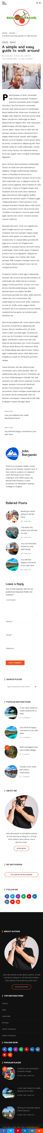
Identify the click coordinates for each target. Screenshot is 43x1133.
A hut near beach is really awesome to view (28, 711)
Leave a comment (27, 59)
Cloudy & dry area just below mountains (28, 769)
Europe (5, 42)
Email (9, 635)
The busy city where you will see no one (29, 530)
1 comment (26, 754)
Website (10, 648)
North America (9, 1029)
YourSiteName (31, 1127)
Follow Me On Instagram (21, 875)
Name (9, 621)
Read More (21, 848)
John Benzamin (11, 59)
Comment (11, 600)
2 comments (26, 717)
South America (9, 1035)
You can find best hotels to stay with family (28, 546)
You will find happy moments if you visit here (20, 433)
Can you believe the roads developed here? (17, 417)
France (13, 42)
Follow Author (21, 987)
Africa (5, 1003)
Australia (6, 1016)
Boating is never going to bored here (28, 514)
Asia (4, 1010)
